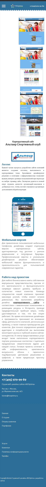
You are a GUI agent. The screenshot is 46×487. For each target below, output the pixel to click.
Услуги (4, 443)
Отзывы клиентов (9, 422)
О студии (5, 417)
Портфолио (6, 426)
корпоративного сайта (26, 302)
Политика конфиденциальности (15, 452)
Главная (5, 413)
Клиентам (6, 448)
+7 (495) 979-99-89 (37, 6)
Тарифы (5, 456)
